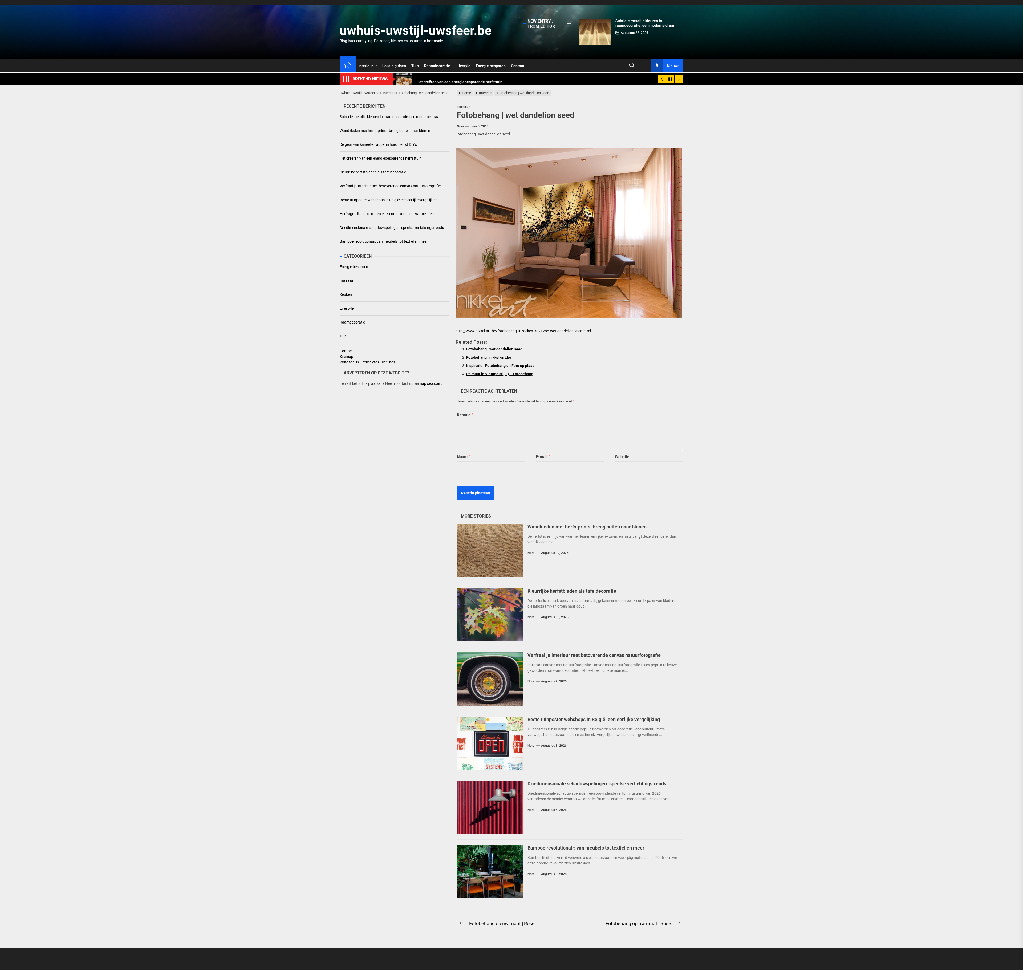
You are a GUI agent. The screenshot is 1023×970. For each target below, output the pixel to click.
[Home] (348, 66)
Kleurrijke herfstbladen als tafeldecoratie (571, 591)
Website (622, 456)
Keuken (346, 294)
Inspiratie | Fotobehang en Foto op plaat (500, 365)
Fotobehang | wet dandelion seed (494, 349)
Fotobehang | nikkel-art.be (488, 357)
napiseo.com (430, 383)
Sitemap (346, 356)
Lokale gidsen (394, 66)
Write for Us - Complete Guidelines (367, 362)
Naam (463, 456)
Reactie (465, 415)
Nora (460, 126)
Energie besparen (491, 66)
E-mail (543, 456)
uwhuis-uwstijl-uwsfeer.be (416, 30)
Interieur (365, 66)
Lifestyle (463, 66)
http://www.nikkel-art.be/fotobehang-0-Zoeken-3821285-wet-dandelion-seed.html (523, 331)
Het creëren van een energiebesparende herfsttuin (380, 158)
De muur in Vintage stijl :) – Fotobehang (499, 374)
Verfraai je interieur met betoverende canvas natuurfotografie (594, 655)
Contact (517, 66)
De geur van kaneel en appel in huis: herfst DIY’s (378, 144)
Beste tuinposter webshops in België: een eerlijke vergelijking (593, 719)
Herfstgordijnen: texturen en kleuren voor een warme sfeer (387, 214)
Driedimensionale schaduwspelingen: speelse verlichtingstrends (596, 783)
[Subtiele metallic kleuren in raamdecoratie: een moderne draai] (595, 32)
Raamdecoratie (437, 66)
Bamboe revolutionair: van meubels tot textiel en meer (585, 848)
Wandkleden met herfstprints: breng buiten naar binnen (587, 527)
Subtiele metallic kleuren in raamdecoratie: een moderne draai (644, 23)
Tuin (415, 66)
